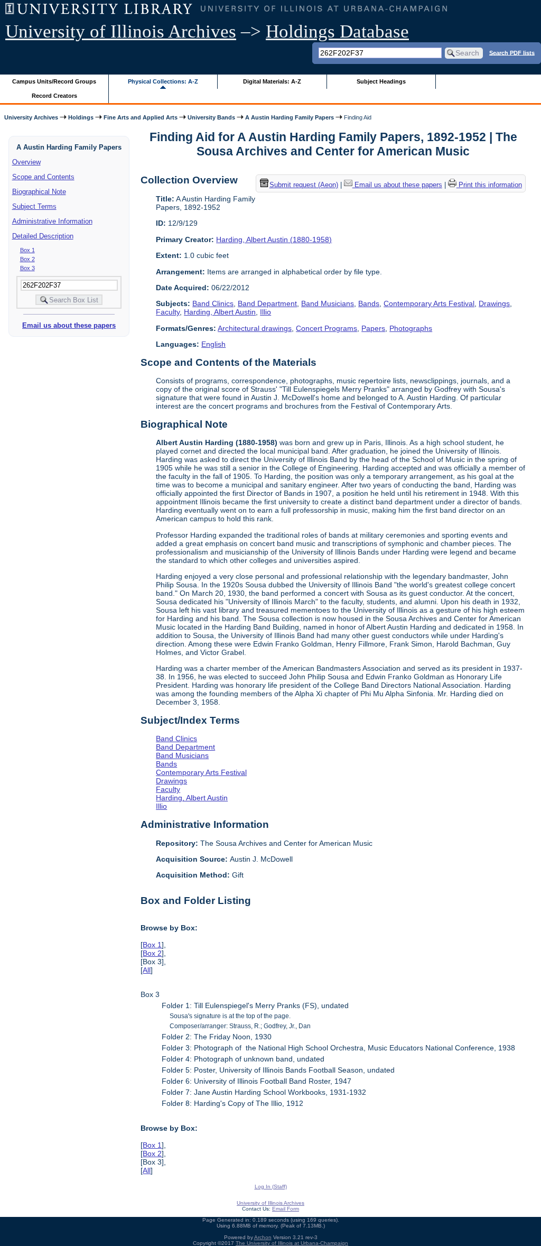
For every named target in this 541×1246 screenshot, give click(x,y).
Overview (26, 162)
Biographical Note (39, 192)
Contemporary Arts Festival (429, 303)
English (213, 344)
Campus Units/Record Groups (54, 81)
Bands (368, 303)
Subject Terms (34, 206)
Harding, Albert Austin (220, 312)
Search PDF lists (512, 52)
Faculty (168, 312)
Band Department (267, 303)
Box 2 (27, 259)
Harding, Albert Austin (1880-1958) (274, 239)
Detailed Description (42, 236)
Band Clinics (213, 303)
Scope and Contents (43, 177)
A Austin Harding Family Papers (289, 117)
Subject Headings (381, 81)
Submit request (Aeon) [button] (303, 185)
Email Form (285, 1209)
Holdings (81, 117)
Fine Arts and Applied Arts (141, 117)
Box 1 (27, 250)
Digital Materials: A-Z (272, 81)
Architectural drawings (255, 328)
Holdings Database (337, 31)
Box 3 (27, 268)
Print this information (489, 185)
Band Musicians (327, 303)
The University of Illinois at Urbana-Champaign (292, 1243)
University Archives (31, 117)
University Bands (211, 117)
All (147, 970)
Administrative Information (52, 221)
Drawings (494, 303)
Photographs (410, 328)
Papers (373, 328)
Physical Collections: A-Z (163, 81)
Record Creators (54, 96)
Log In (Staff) (271, 1186)
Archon (263, 1237)
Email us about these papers (69, 325)
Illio (265, 312)
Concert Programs (326, 328)
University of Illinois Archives (120, 31)
